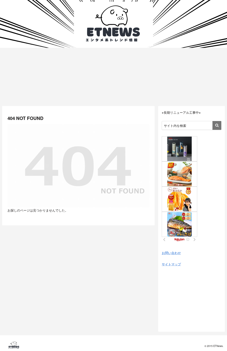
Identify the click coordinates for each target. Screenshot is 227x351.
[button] (216, 125)
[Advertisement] (113, 77)
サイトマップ (171, 264)
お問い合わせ (171, 252)
